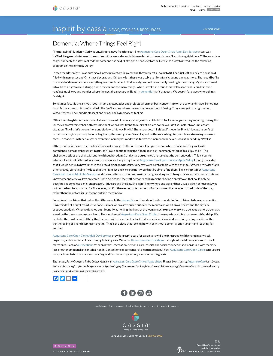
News (192, 10)
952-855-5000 (155, 335)
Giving (217, 6)
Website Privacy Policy (210, 348)
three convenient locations (147, 240)
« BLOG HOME (211, 28)
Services (185, 6)
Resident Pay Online (64, 346)
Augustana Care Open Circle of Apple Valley (137, 261)
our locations (85, 245)
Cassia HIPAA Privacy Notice (208, 345)
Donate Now (213, 10)
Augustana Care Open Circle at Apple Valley (167, 160)
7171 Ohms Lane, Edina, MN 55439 (128, 335)
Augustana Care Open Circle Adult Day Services (169, 51)
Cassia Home (101, 306)
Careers (207, 6)
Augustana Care (197, 261)
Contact (196, 6)
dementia (146, 91)
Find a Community (169, 6)
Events (201, 10)
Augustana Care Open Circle (138, 214)
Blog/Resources (142, 306)
